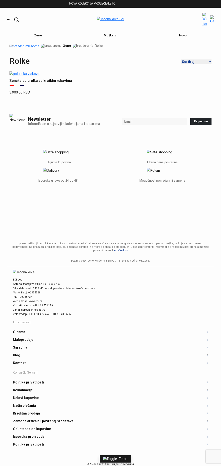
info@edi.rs (121, 250)
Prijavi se (201, 121)
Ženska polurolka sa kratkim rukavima (40, 81)
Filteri (123, 459)
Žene (67, 46)
